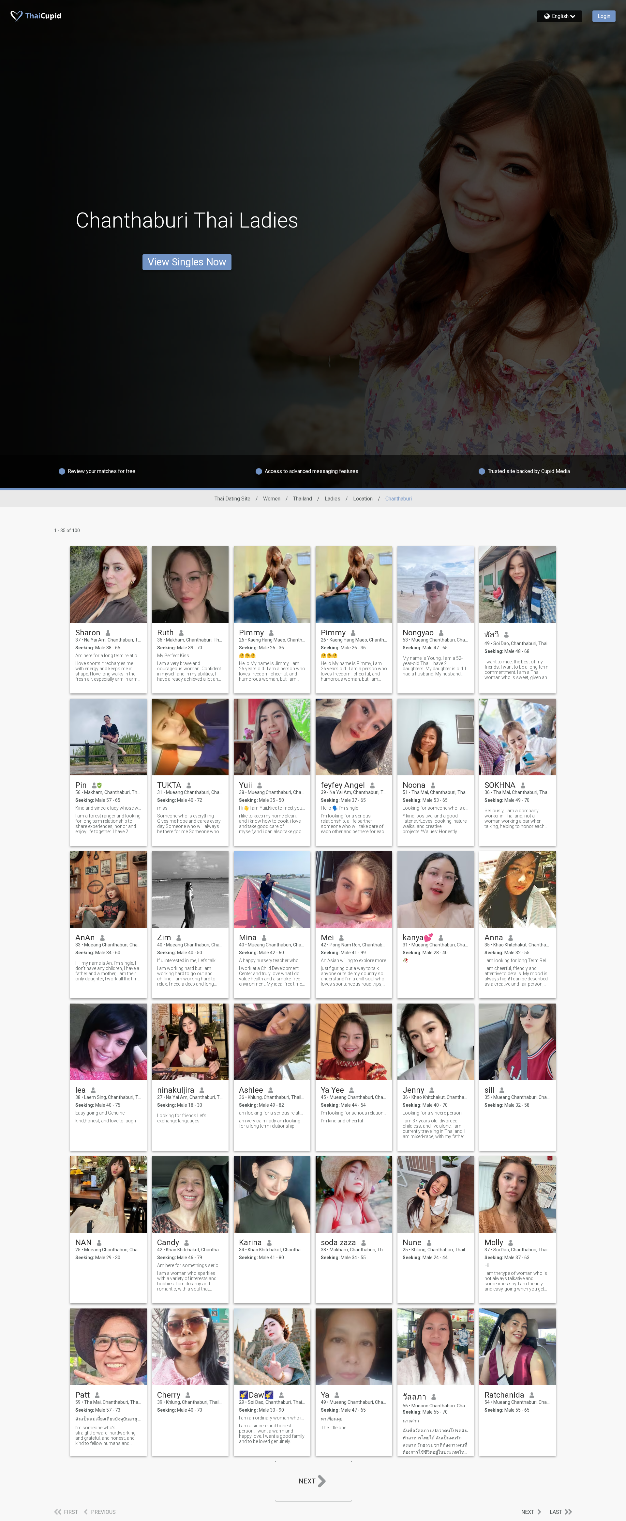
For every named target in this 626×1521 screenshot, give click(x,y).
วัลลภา (414, 1397)
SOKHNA (499, 785)
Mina (248, 937)
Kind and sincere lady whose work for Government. (108, 808)
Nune (412, 1242)
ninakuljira (175, 1090)
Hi (486, 1265)
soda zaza (338, 1242)
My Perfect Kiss (173, 655)
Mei (327, 937)
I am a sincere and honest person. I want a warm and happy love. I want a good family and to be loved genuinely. (272, 1433)
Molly (493, 1242)
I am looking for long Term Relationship (517, 960)
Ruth (165, 632)
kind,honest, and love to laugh (105, 1120)
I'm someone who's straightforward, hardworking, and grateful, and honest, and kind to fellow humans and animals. (106, 1435)
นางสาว (411, 1420)
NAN (83, 1242)
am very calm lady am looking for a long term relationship (269, 1123)
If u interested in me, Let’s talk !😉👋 (190, 960)
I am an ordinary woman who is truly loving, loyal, (272, 1417)
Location (363, 499)
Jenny (413, 1090)
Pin (81, 785)
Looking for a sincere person (432, 1113)
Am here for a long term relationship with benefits (108, 655)
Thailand (302, 499)
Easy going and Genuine (100, 1113)
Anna (493, 937)
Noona (414, 785)
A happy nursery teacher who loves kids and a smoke (272, 960)
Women (271, 499)
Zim (164, 937)
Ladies (332, 499)
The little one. (334, 1427)
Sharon (87, 632)
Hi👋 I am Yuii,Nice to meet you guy (272, 808)
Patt (82, 1395)
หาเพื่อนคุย (331, 1418)
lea (80, 1090)
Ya (325, 1395)
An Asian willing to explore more (353, 960)
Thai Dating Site (232, 499)
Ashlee (251, 1090)
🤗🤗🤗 (247, 655)
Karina (250, 1242)
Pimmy (251, 632)
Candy (168, 1242)
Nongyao (418, 632)
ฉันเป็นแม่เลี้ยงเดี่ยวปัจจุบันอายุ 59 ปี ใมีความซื (108, 1418)
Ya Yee (332, 1090)
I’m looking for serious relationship (354, 1113)
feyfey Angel (343, 785)
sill (489, 1090)
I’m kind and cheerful (342, 1120)
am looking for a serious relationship (272, 1113)
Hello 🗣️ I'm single (339, 808)
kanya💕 (418, 937)
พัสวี (491, 634)
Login (604, 16)
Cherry (168, 1395)
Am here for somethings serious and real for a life (190, 1265)
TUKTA (169, 785)
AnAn (85, 937)
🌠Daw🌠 (256, 1395)
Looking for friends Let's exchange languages (181, 1118)
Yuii (245, 785)
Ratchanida (504, 1395)
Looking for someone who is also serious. (436, 808)
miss (162, 808)
